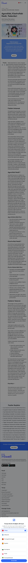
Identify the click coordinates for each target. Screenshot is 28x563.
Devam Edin (14, 560)
